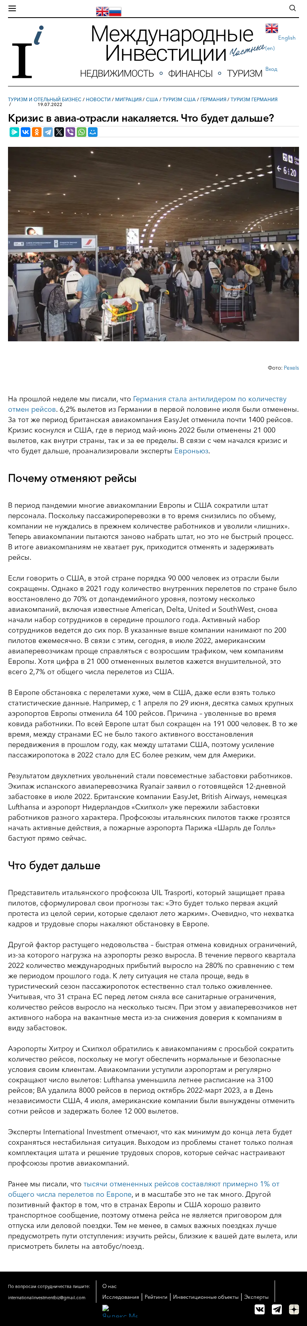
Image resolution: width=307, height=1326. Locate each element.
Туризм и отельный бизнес (45, 99)
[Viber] (70, 132)
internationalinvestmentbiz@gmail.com (47, 1297)
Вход (271, 69)
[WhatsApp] (81, 132)
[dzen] (294, 1309)
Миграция (128, 99)
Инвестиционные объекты (206, 1297)
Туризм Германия (254, 99)
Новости (98, 99)
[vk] (260, 1309)
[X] (59, 132)
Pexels (291, 368)
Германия (213, 99)
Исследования (120, 1297)
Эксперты (256, 1297)
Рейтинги (156, 1297)
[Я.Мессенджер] (14, 132)
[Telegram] (48, 132)
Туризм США (179, 99)
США (152, 99)
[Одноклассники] (37, 132)
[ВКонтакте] (25, 132)
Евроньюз (191, 451)
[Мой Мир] (93, 132)
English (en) (280, 42)
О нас (109, 1286)
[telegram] (277, 1309)
